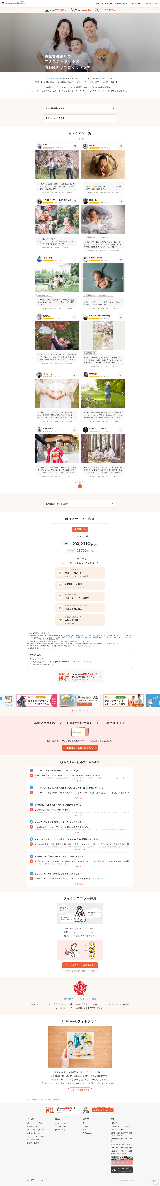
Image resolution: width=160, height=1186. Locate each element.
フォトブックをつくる (80, 1090)
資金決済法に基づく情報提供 (121, 1148)
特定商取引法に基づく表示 (120, 1144)
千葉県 (49, 1100)
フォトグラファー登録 (35, 1136)
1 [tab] (72, 710)
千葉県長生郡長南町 (53, 78)
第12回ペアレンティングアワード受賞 (80, 999)
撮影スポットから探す (55, 118)
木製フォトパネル (33, 1133)
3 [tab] (80, 710)
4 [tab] (83, 710)
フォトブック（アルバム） (37, 1130)
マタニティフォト (39, 1100)
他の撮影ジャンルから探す (57, 504)
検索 (97, 3)
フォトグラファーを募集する (80, 965)
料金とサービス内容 (34, 1123)
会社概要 (30, 1180)
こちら (49, 648)
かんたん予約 (136, 3)
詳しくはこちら (89, 646)
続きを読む (79, 781)
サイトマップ (42, 1180)
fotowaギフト (32, 1126)
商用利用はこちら (151, 3)
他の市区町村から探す (55, 108)
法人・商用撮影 (33, 1140)
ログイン (126, 3)
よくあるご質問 (107, 3)
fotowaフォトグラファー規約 (121, 1126)
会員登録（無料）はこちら (80, 748)
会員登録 (118, 3)
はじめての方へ (61, 1123)
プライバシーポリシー (119, 1130)
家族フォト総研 (33, 1143)
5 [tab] (87, 710)
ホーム (29, 1100)
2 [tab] (76, 710)
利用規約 (36, 633)
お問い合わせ (60, 1130)
